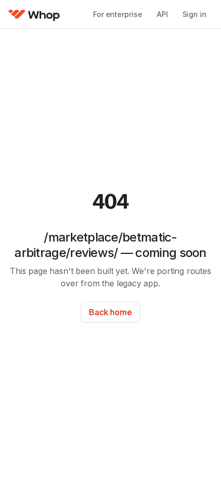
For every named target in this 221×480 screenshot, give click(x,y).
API (162, 14)
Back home (110, 312)
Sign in (194, 14)
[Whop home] (34, 14)
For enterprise (117, 14)
